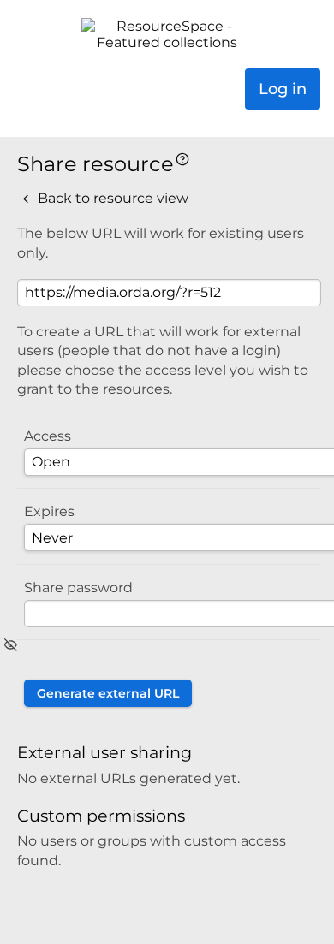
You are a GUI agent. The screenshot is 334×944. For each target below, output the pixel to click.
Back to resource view (111, 198)
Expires (49, 511)
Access (47, 436)
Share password (78, 587)
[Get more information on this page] (182, 158)
